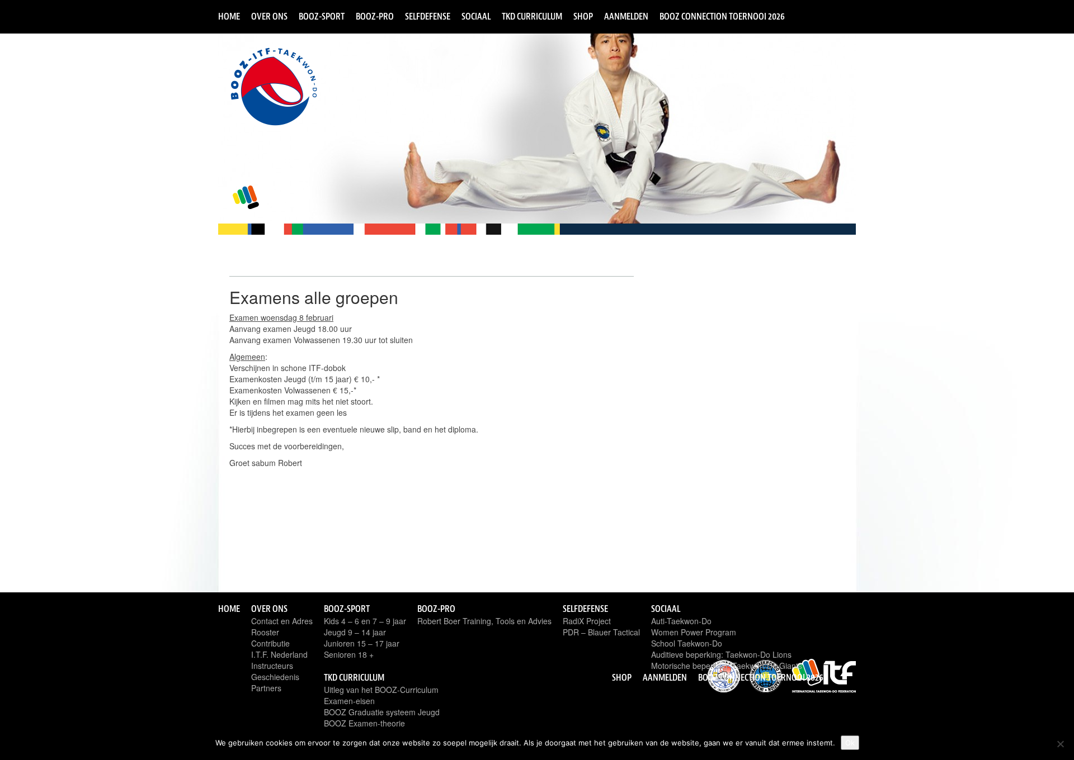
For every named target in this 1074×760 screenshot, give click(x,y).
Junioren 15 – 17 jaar (361, 643)
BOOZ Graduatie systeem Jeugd (382, 712)
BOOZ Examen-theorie (364, 723)
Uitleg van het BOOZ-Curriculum (381, 689)
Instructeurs (272, 665)
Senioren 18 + (349, 654)
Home (229, 16)
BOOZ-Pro (375, 16)
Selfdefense (427, 16)
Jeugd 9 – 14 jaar (355, 632)
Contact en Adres (282, 620)
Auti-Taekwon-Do (681, 620)
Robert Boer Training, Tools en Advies (484, 620)
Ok (850, 742)
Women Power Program (693, 632)
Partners (266, 688)
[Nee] (1060, 743)
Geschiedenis (275, 676)
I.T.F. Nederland (279, 654)
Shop (583, 16)
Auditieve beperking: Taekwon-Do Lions (721, 654)
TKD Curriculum (532, 16)
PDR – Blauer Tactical (601, 632)
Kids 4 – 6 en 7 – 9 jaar (365, 620)
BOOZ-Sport (322, 16)
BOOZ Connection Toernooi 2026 (722, 16)
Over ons (269, 16)
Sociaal (476, 16)
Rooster (265, 632)
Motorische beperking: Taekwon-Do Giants (726, 665)
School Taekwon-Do (686, 643)
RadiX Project (587, 620)
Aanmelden (626, 16)
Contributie (270, 643)
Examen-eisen (349, 700)
